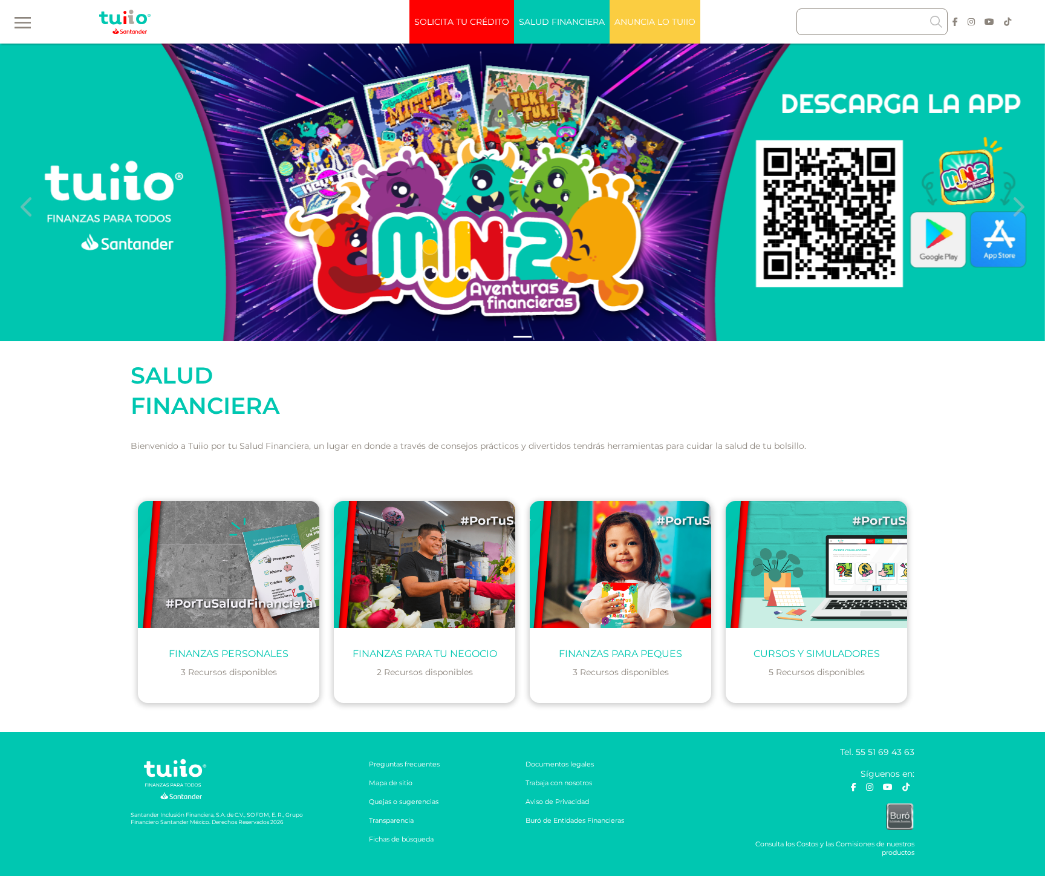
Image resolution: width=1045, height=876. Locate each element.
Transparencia (391, 820)
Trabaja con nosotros (559, 783)
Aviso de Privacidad (557, 801)
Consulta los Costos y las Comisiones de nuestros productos (834, 848)
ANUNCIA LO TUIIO (654, 21)
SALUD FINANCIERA (562, 21)
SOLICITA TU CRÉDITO (461, 21)
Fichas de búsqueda (401, 839)
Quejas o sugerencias (403, 801)
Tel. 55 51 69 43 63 (877, 752)
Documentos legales (560, 764)
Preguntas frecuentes (404, 764)
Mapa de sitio (390, 783)
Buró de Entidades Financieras (575, 820)
